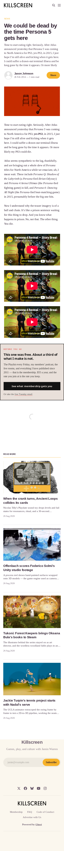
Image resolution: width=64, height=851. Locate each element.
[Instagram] (45, 788)
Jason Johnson (23, 73)
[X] (19, 788)
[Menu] (59, 5)
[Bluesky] (32, 788)
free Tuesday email (23, 394)
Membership (16, 812)
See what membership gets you (32, 386)
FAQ (29, 812)
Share (53, 75)
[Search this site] (53, 5)
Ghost (38, 824)
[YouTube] (38, 788)
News (7, 18)
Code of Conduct (45, 812)
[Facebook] (25, 788)
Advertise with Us (32, 817)
